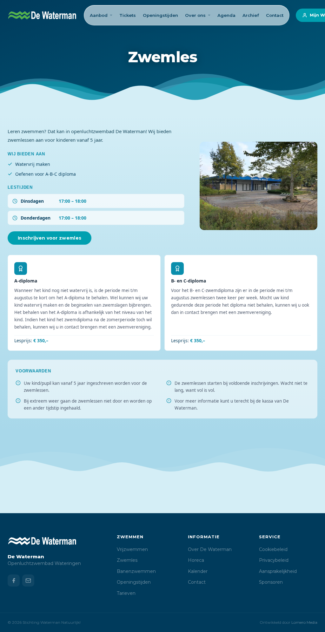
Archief (250, 15)
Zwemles (127, 560)
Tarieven (126, 593)
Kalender (198, 571)
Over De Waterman (210, 549)
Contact (274, 15)
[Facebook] (14, 580)
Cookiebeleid (273, 549)
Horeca (196, 560)
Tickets (127, 15)
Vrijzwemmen (132, 549)
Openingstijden (160, 15)
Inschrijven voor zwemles (49, 238)
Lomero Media (304, 622)
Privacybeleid (274, 560)
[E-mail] (28, 580)
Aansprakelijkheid (278, 571)
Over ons (195, 15)
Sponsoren (271, 582)
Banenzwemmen (136, 571)
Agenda (226, 15)
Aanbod (99, 15)
